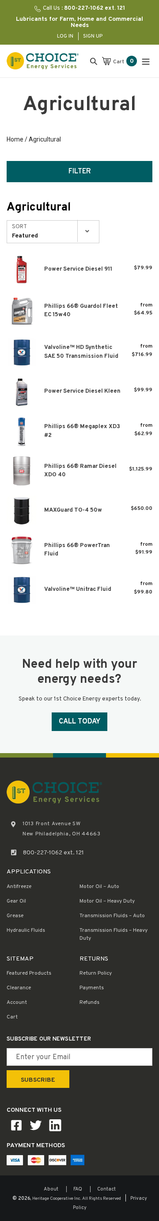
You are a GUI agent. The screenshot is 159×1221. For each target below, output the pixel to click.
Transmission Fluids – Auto (112, 915)
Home (15, 139)
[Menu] (145, 61)
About (51, 1189)
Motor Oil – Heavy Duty (107, 901)
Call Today (79, 721)
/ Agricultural (42, 139)
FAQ (77, 1189)
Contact (106, 1189)
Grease (15, 915)
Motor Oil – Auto (99, 886)
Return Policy (96, 973)
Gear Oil (16, 901)
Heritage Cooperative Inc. (56, 1199)
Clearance (19, 987)
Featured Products (29, 973)
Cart (12, 1017)
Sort (19, 226)
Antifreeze (19, 886)
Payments (92, 987)
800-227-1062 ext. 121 (53, 853)
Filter (79, 171)
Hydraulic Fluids (26, 930)
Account (17, 1002)
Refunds (89, 1002)
